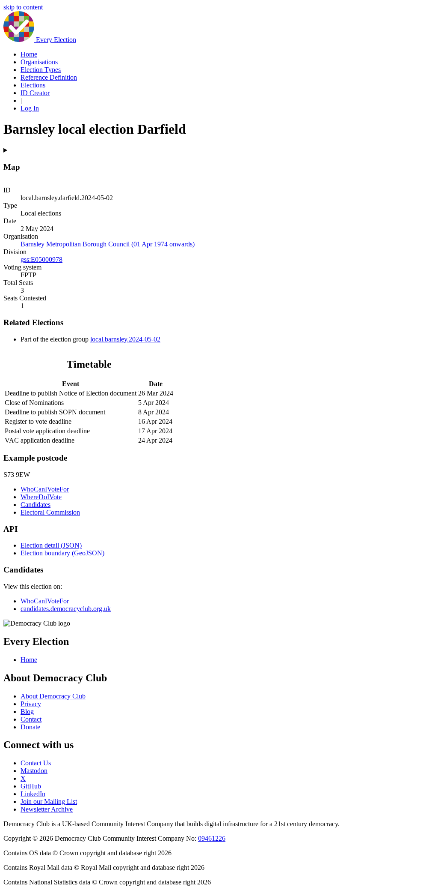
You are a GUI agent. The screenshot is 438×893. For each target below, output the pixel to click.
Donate (30, 727)
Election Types (41, 69)
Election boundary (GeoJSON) (62, 553)
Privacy (31, 703)
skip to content (23, 7)
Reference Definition (49, 77)
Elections (33, 85)
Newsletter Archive (47, 809)
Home (29, 54)
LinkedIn (33, 793)
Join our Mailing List (49, 801)
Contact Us (36, 763)
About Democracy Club (53, 696)
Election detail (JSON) (51, 545)
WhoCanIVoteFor (45, 489)
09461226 (211, 838)
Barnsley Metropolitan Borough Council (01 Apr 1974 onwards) (108, 244)
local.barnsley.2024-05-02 (125, 339)
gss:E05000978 (41, 259)
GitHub (31, 786)
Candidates (35, 504)
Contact (31, 719)
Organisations (39, 62)
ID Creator (35, 92)
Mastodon (34, 770)
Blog (27, 711)
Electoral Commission (50, 512)
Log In (30, 108)
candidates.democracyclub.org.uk (66, 608)
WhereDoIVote (41, 496)
